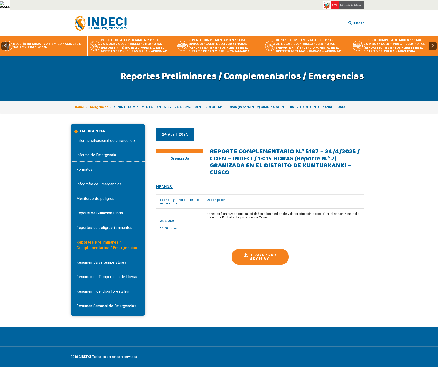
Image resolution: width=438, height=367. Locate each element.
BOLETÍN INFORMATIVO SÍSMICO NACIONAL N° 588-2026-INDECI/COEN (48, 45)
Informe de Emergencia (96, 155)
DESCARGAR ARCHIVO (262, 257)
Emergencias (98, 107)
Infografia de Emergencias (99, 184)
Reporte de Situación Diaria (99, 213)
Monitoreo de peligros (95, 199)
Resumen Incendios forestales (102, 291)
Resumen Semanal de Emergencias (106, 306)
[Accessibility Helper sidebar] (5, 5)
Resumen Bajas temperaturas (101, 262)
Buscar (358, 23)
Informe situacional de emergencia (106, 140)
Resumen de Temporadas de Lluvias (107, 277)
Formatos (84, 169)
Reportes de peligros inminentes (104, 227)
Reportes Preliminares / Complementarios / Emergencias (106, 245)
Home (79, 107)
